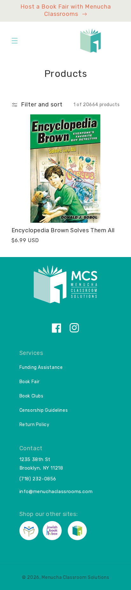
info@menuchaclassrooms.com (56, 491)
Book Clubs (31, 396)
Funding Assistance (41, 367)
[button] (15, 41)
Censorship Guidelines (43, 410)
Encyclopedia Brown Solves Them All (63, 230)
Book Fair (29, 381)
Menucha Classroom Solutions (75, 577)
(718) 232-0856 (37, 479)
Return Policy (34, 424)
